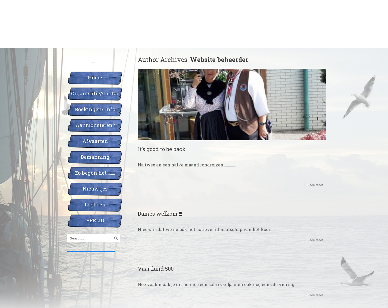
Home (95, 77)
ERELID (95, 220)
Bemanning (95, 156)
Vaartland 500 (156, 268)
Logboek (95, 204)
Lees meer (315, 185)
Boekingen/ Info (95, 109)
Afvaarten (95, 141)
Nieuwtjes (95, 188)
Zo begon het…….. (95, 172)
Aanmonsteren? (95, 125)
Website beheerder (219, 59)
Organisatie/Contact (95, 95)
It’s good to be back (162, 149)
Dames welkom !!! (160, 213)
